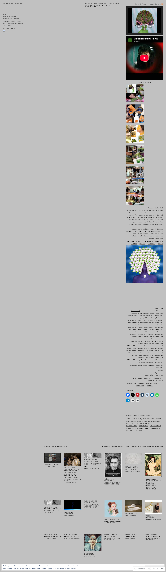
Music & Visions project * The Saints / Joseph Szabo (52, 536)
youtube (142, 243)
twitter (150, 385)
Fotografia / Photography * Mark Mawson (69, 513)
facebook (147, 241)
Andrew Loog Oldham (133, 419)
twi (132, 243)
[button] (139, 26)
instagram (157, 241)
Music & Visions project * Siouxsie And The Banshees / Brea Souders (152, 537)
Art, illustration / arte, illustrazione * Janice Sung (113, 521)
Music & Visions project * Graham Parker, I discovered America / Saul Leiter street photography (92, 464)
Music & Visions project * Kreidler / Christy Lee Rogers (72, 536)
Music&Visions (131, 426)
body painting (148, 419)
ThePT (132, 430)
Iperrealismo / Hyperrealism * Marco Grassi (131, 536)
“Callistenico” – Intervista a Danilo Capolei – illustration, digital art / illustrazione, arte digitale (153, 484)
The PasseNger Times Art (12, 4)
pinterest (151, 243)
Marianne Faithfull (151, 421)
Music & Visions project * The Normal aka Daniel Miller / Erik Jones (52, 510)
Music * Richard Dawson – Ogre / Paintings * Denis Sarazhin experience (133, 446)
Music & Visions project (142, 415)
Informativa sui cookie (66, 568)
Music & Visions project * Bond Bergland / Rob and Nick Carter (112, 537)
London (139, 421)
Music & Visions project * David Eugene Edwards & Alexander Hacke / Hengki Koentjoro (91, 504)
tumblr (160, 243)
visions (139, 430)
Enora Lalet (135, 311)
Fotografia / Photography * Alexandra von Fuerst (153, 517)
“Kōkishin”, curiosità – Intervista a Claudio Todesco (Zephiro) (113, 481)
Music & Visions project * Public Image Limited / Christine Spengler (132, 469)
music (128, 423)
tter (135, 243)
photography (143, 426)
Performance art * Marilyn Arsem (132, 514)
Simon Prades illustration (56, 446)
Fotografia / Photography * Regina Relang (89, 555)
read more (159, 238)
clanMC (128, 415)
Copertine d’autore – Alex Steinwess (52, 465)
